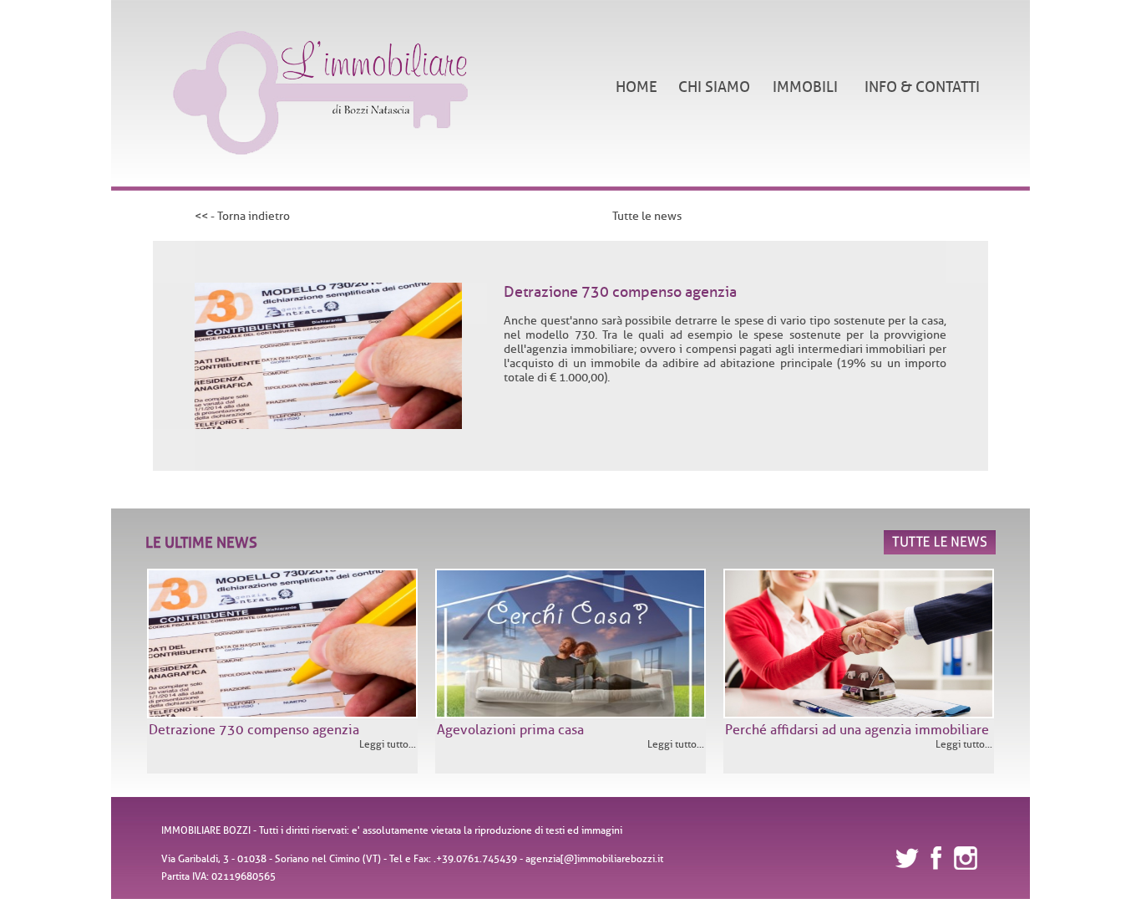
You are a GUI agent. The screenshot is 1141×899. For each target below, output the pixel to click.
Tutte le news (647, 216)
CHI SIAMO (714, 87)
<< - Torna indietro (242, 216)
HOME (636, 87)
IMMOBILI (805, 87)
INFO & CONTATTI (922, 87)
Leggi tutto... (387, 744)
